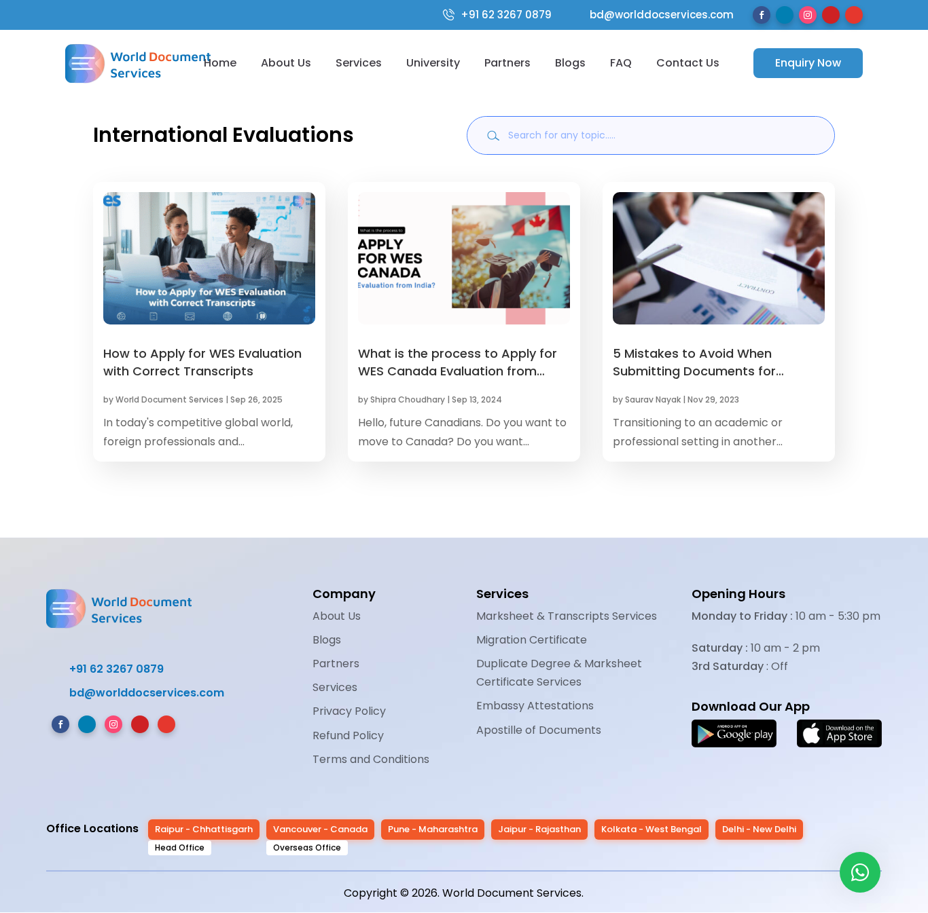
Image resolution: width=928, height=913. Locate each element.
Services (359, 63)
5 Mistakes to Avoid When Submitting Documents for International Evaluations (694, 371)
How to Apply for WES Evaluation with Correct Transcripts (202, 362)
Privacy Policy (349, 711)
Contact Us (687, 63)
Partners (507, 63)
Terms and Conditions (371, 759)
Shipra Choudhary (407, 399)
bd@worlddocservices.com (653, 15)
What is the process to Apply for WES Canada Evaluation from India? (457, 371)
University (433, 63)
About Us (286, 63)
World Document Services (169, 399)
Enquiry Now (808, 63)
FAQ (621, 63)
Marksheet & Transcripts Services (566, 616)
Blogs (570, 63)
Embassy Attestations (535, 705)
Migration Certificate (531, 640)
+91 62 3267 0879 (506, 15)
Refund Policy (348, 735)
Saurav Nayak (653, 399)
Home (220, 63)
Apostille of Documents (538, 730)
